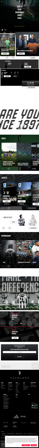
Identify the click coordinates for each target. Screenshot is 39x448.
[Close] (37, 437)
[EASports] (15, 422)
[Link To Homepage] (19, 1)
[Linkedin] (25, 378)
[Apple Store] (23, 323)
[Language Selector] (37, 432)
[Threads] (16, 378)
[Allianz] (5, 422)
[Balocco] (5, 426)
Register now (19, 356)
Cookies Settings (26, 445)
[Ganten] (15, 426)
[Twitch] (28, 378)
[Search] (35, 1)
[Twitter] (20, 378)
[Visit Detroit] (33, 422)
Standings (15, 76)
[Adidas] (2, 30)
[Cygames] (24, 422)
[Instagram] (13, 378)
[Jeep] (5, 30)
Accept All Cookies (34, 445)
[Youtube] (18, 378)
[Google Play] (15, 323)
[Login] (37, 1)
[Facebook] (11, 378)
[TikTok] (23, 378)
